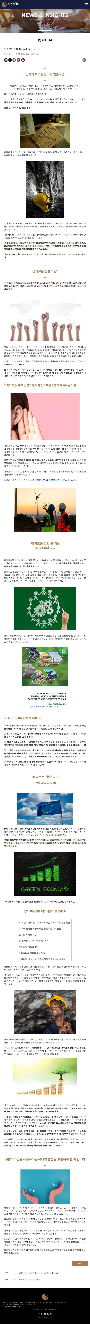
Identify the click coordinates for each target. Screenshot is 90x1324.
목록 (80, 1264)
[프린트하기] (84, 60)
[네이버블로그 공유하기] (18, 60)
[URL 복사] (6, 60)
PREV (6, 1273)
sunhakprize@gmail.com (14, 1306)
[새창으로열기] (39, 1314)
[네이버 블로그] (51, 1314)
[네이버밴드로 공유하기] (23, 60)
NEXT (6, 1280)
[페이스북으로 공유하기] (10, 60)
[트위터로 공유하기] (14, 60)
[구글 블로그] (48, 1314)
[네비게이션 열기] (86, 4)
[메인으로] (13, 4)
